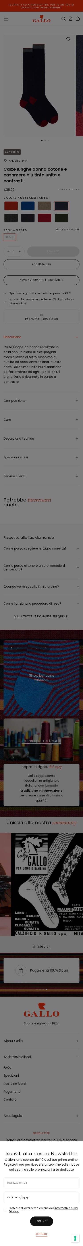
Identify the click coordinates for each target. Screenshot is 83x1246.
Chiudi (41, 1234)
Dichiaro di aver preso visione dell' (43, 1209)
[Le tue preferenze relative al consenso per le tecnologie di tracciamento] (75, 1238)
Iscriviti (42, 1221)
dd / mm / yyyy (18, 1197)
